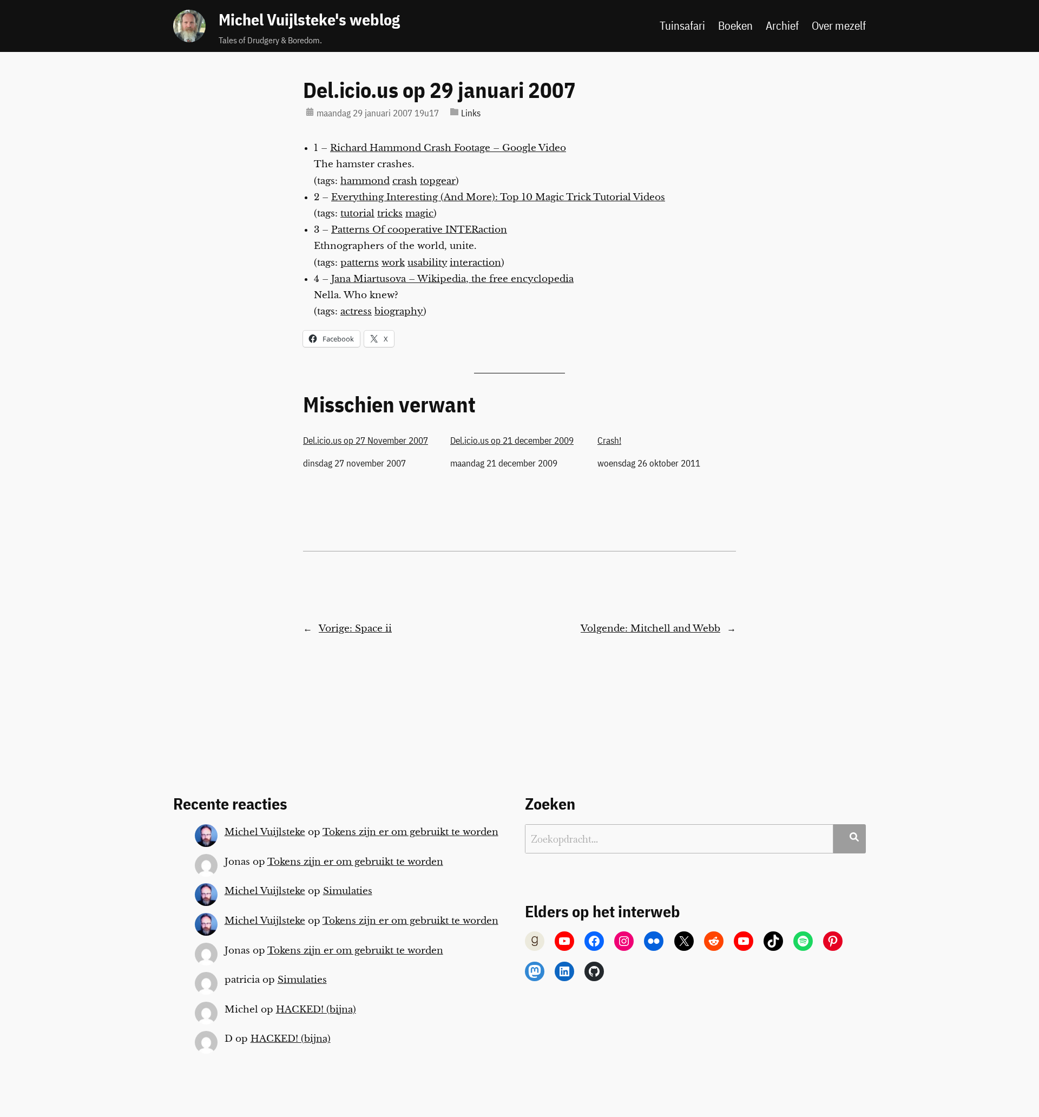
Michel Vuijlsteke (265, 832)
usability (427, 262)
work (393, 262)
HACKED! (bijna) (316, 1009)
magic (419, 213)
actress (356, 311)
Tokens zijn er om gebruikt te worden (410, 832)
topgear (438, 181)
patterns (359, 262)
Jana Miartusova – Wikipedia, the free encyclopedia (452, 279)
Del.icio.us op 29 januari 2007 (439, 90)
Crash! (609, 440)
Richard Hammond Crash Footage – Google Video (448, 148)
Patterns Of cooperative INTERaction (419, 229)
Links (471, 113)
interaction (475, 262)
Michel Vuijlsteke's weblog (309, 19)
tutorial (357, 213)
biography (398, 311)
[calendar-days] (310, 112)
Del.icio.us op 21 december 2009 (512, 440)
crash (404, 181)
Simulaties (347, 891)
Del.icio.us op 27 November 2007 (365, 440)
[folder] (454, 112)
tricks (390, 213)
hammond (365, 181)
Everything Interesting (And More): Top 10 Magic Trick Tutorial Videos (498, 197)
